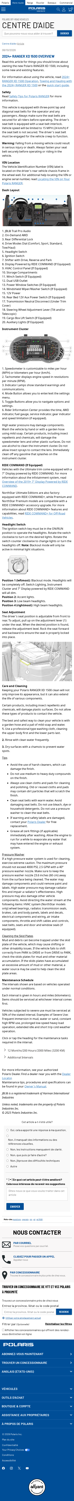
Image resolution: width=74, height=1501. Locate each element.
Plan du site (8, 1439)
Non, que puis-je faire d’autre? (28, 1155)
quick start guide (58, 85)
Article (20, 43)
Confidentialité (10, 1445)
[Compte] (64, 9)
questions (17, 1219)
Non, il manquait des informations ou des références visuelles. (32, 1141)
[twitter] (19, 1468)
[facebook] (3, 1468)
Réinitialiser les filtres (58, 1323)
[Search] (58, 9)
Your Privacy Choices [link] (13, 1449)
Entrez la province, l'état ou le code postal (30, 1306)
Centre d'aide (9, 43)
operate (25, 1219)
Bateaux (52, 2)
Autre (13, 1166)
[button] (37, 1245)
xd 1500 (39, 1219)
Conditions (8, 1454)
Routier (40, 2)
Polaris (5, 2)
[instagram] (11, 1468)
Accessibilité (9, 1460)
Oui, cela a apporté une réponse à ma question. (38, 1130)
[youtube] (27, 1468)
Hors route (18, 2)
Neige (30, 2)
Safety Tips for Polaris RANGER (29, 96)
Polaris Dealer (37, 822)
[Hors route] (37, 9)
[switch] (4, 1049)
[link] (37, 1389)
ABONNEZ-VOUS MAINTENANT (22, 1354)
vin (31, 1219)
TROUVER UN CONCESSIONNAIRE (24, 1363)
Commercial (66, 2)
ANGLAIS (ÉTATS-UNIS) (18, 1371)
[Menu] (3, 9)
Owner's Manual (35, 1086)
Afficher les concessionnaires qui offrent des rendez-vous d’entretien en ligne (35, 1332)
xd (34, 1219)
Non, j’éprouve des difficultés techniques (35, 1160)
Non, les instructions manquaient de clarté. (36, 1149)
